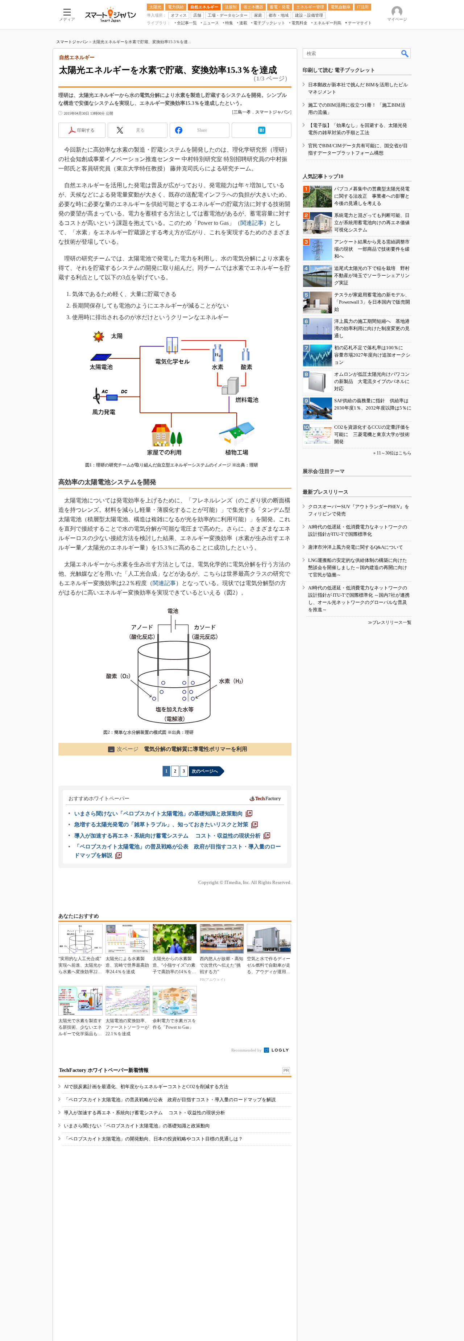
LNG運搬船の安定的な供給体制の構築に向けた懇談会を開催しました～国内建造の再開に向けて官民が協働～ (357, 567)
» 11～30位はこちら (392, 453)
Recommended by (247, 1050)
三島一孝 (242, 112)
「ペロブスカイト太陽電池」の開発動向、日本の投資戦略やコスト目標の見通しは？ (153, 1139)
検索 (405, 53)
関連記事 (252, 223)
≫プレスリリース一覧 (389, 622)
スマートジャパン (72, 42)
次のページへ (205, 771)
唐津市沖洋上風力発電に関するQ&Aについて (355, 547)
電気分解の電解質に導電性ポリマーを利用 (178, 749)
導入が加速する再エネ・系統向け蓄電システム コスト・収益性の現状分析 (144, 1112)
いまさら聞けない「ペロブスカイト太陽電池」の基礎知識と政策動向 (137, 1125)
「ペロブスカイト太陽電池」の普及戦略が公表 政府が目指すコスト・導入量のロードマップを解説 (170, 1099)
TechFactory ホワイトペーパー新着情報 (104, 1070)
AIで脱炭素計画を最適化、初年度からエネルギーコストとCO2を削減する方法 (146, 1086)
